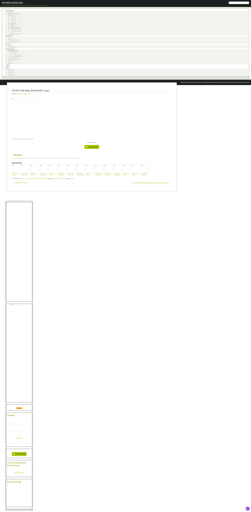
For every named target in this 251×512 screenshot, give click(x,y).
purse (14, 500)
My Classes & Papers (12, 57)
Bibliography (11, 63)
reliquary (18, 500)
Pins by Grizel (11, 69)
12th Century (13, 15)
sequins (22, 503)
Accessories (15, 51)
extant (24, 493)
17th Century (13, 22)
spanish (8, 504)
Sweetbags (15, 26)
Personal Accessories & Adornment (15, 24)
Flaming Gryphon (11, 75)
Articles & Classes (10, 48)
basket (22, 487)
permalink (72, 178)
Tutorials (8, 64)
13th (13, 485)
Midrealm (10, 73)
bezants (27, 487)
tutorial (18, 504)
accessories (10, 487)
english (18, 494)
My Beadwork (11, 45)
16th (53, 178)
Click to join (19, 472)
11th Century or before (15, 13)
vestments (22, 505)
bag (19, 487)
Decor (14, 53)
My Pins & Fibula (11, 47)
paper (18, 498)
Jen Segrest (28, 93)
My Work (8, 44)
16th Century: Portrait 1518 (21, 182)
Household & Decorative (16, 28)
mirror (12, 498)
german (59, 178)
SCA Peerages (11, 70)
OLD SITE (222, 87)
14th (16, 485)
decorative (10, 491)
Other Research (9, 35)
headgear (15, 496)
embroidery (10, 494)
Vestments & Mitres (15, 33)
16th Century (13, 19)
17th (27, 485)
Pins (9, 37)
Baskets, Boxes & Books (16, 29)
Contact (7, 66)
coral (29, 489)
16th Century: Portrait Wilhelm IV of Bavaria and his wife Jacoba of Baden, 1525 (151, 182)
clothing (56, 178)
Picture (26, 498)
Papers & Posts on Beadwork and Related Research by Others (13, 60)
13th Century (13, 16)
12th (10, 485)
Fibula (9, 38)
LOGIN (217, 87)
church (18, 489)
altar (16, 487)
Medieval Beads (12, 2)
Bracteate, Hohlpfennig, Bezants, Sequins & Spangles (13, 40)
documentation (17, 491)
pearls (22, 498)
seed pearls (63, 178)
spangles (26, 503)
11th (7, 485)
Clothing (15, 50)
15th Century (13, 20)
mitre (15, 498)
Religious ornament (17, 54)
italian (8, 498)
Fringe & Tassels (11, 42)
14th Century (13, 17)
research (22, 500)
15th (19, 485)
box (8, 489)
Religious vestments (17, 56)
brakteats (12, 489)
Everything (10, 11)
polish (11, 500)
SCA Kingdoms (11, 72)
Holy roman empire (24, 496)
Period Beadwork (10, 10)
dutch (22, 491)
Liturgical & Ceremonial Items (15, 31)
